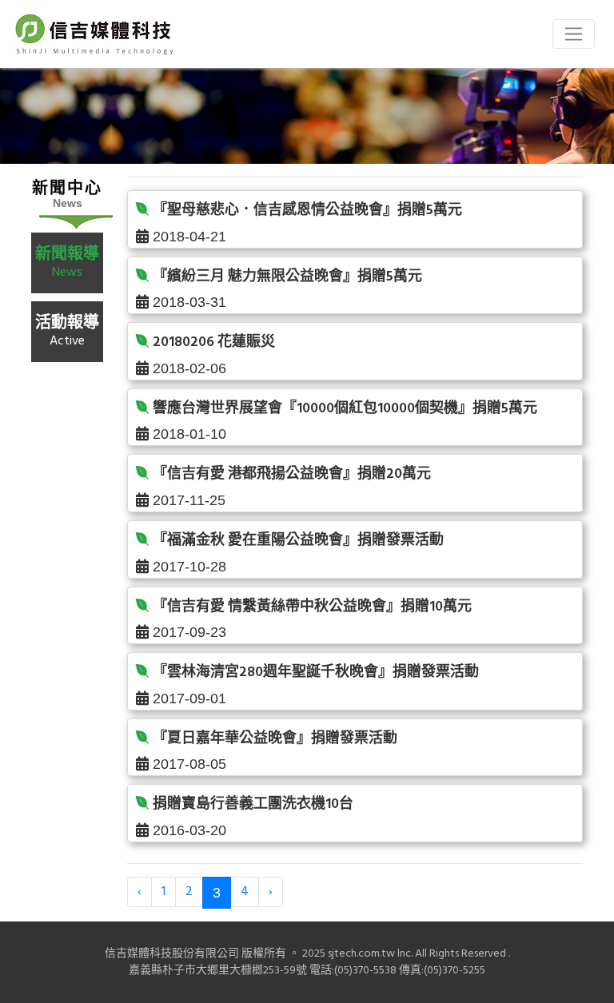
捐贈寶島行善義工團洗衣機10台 (253, 804)
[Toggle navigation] (573, 34)
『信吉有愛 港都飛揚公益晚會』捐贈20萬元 (292, 474)
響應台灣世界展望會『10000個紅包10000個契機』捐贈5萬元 (345, 408)
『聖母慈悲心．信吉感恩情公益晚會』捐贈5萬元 (307, 210)
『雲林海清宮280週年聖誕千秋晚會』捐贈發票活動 (316, 672)
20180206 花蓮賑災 (214, 342)
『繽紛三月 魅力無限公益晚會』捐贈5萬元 (287, 277)
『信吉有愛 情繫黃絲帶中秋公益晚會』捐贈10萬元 (312, 607)
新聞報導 (67, 261)
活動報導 (67, 330)
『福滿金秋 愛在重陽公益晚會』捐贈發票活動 (298, 540)
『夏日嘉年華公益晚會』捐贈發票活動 (275, 738)
